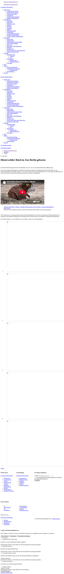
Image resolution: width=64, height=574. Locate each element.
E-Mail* (36, 475)
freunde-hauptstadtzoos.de (10, 150)
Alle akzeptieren (5, 536)
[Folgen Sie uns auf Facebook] (8, 515)
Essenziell (4, 537)
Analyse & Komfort (7, 561)
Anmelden (37, 480)
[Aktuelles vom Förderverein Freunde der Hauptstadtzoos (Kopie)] (11, 4)
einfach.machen (56, 518)
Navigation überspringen (7, 7)
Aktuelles (6, 152)
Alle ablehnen (13, 536)
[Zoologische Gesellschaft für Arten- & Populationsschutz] (23, 510)
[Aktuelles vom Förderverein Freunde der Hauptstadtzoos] (11, 2)
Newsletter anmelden (6, 148)
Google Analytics (6, 566)
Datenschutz (9, 572)
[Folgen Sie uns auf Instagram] (9, 515)
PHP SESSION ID (7, 546)
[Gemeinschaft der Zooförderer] (7, 510)
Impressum (3, 572)
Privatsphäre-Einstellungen (24, 536)
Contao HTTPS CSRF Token (9, 539)
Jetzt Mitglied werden (6, 145)
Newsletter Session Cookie (9, 553)
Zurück (2, 468)
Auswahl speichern (5, 571)
